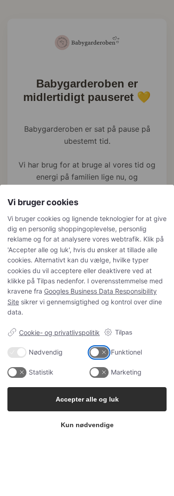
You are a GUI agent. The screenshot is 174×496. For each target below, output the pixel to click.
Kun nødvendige (87, 425)
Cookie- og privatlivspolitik (59, 332)
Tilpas (123, 332)
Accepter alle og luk (87, 399)
